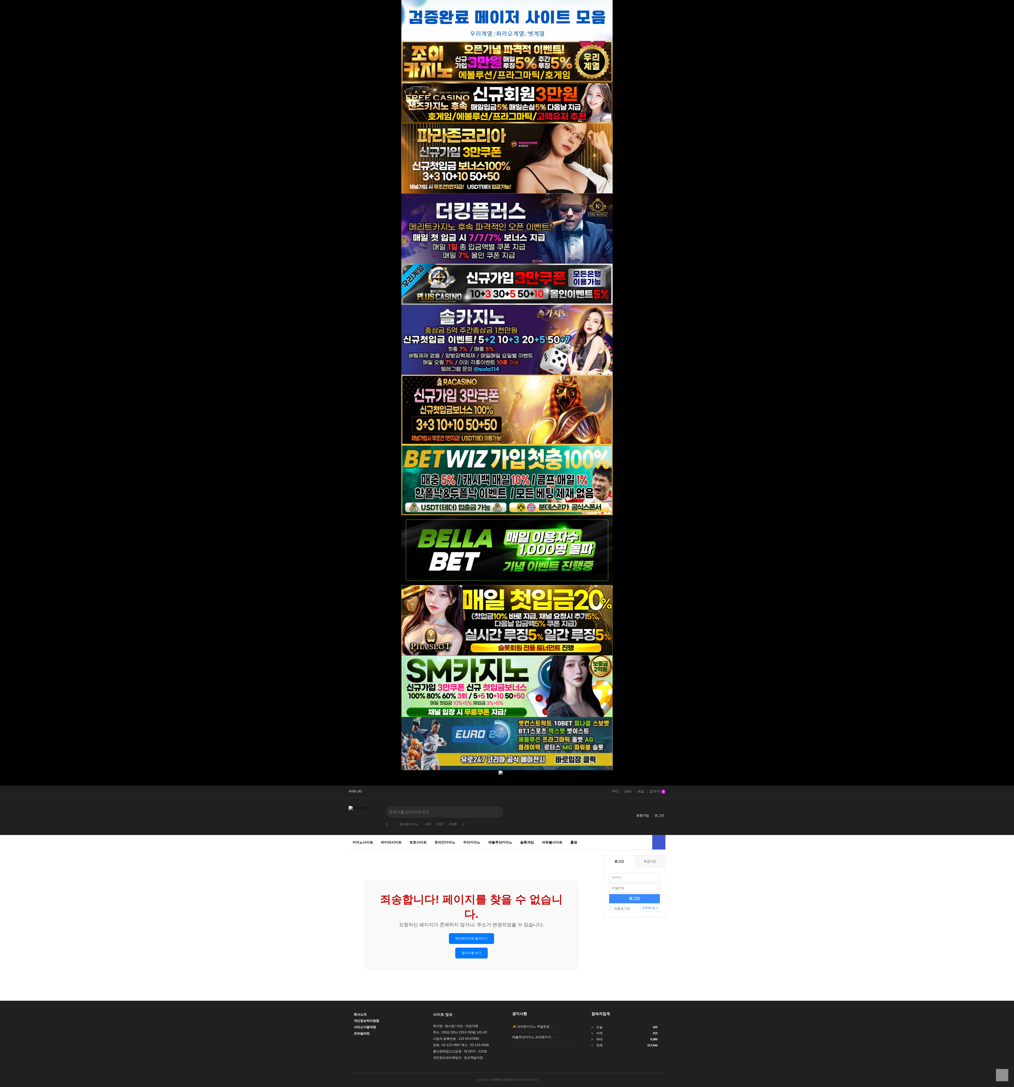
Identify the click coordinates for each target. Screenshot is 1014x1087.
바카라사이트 (391, 842)
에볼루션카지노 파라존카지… (533, 1037)
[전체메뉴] (658, 842)
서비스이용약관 (365, 1027)
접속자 (657, 791)
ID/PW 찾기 (650, 908)
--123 (427, 824)
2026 (453, 824)
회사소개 (360, 1014)
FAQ (615, 791)
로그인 (659, 815)
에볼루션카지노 (500, 842)
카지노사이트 (363, 842)
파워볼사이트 (552, 842)
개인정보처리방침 (366, 1021)
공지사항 (519, 1014)
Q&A (628, 791)
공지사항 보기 (471, 953)
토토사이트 (418, 842)
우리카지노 (471, 842)
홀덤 (573, 842)
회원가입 (642, 815)
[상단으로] (1002, 1075)
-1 (463, 824)
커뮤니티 (355, 791)
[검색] (495, 812)
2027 (440, 824)
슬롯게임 (527, 842)
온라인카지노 (445, 842)
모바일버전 (362, 1033)
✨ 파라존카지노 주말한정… (532, 1026)
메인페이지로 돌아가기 (471, 938)
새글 (640, 791)
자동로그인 (622, 908)
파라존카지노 (408, 824)
